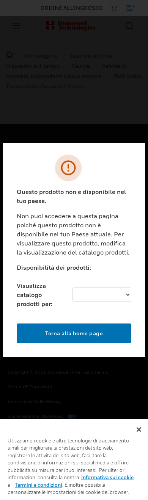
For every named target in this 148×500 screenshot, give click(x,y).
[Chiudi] (139, 429)
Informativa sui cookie (107, 477)
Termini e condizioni (38, 485)
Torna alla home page (74, 333)
